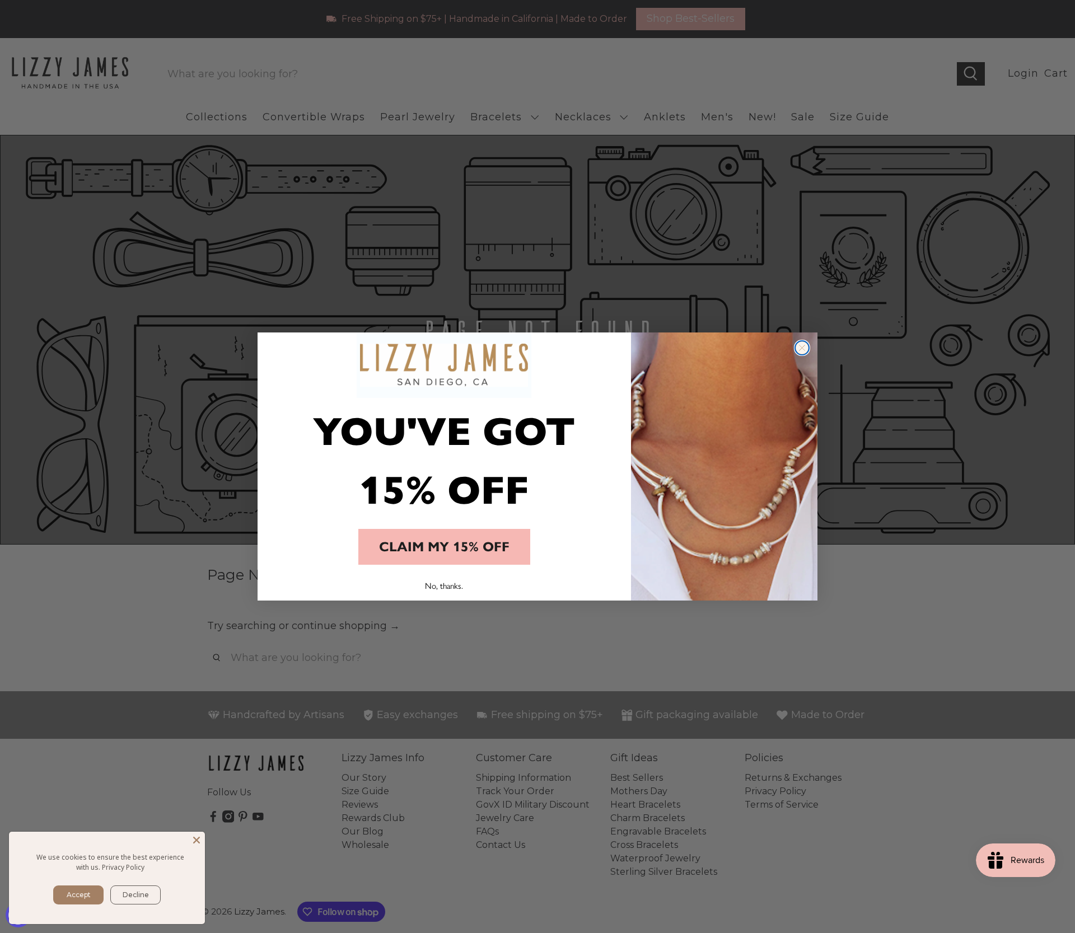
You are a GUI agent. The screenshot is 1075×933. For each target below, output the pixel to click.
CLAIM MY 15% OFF (444, 546)
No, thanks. (444, 585)
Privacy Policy (123, 867)
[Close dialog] (802, 348)
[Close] (196, 840)
